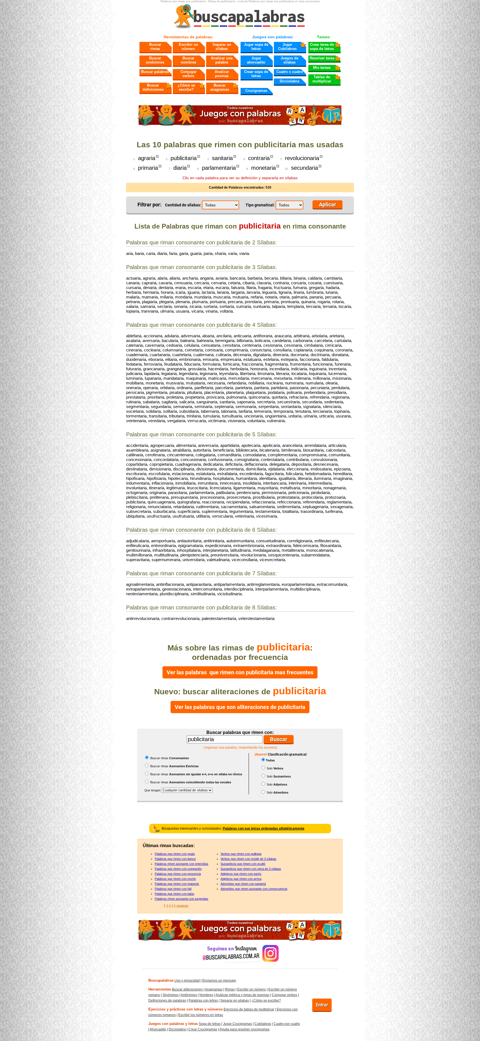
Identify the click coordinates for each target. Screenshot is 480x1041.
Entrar (322, 1004)
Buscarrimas (155, 46)
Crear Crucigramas (202, 1029)
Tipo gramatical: (260, 205)
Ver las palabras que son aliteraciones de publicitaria (240, 707)
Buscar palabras (155, 72)
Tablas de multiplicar (321, 79)
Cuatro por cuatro (287, 1024)
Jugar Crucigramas (237, 1024)
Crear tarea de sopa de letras (322, 46)
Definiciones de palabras (167, 1000)
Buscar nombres (188, 60)
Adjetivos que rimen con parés (241, 873)
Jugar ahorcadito (256, 60)
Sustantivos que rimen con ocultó (243, 863)
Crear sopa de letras (256, 74)
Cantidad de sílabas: (183, 205)
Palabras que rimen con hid (173, 888)
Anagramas (213, 989)
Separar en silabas (234, 1000)
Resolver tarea (322, 58)
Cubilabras (262, 1024)
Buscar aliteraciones (187, 989)
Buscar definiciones (153, 87)
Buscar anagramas (219, 87)
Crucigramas (256, 90)
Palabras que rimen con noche (175, 878)
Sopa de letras (210, 1024)
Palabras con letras (203, 1000)
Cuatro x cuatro (289, 72)
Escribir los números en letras (200, 1015)
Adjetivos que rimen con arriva (241, 878)
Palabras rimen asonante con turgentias (181, 898)
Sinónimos (170, 995)
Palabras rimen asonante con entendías (181, 863)
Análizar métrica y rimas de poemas (242, 995)
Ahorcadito (158, 1029)
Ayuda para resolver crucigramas (244, 1029)
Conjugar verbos (188, 74)
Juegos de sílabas (289, 60)
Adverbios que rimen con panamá (243, 883)
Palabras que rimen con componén (178, 868)
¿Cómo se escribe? (186, 87)
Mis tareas (322, 67)
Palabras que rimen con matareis (177, 883)
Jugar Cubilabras (287, 46)
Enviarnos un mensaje (219, 980)
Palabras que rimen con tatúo (174, 893)
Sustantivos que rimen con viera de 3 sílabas (251, 868)
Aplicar (327, 204)
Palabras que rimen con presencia (178, 873)
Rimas (230, 989)
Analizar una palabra (221, 60)
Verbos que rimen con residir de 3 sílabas (248, 858)
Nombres (206, 995)
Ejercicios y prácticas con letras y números (185, 1009)
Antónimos (189, 995)
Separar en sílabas (221, 46)
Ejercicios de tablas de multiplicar (249, 1009)
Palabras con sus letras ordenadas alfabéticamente (263, 828)
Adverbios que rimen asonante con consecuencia (254, 888)
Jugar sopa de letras (256, 46)
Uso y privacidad (187, 980)
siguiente (182, 905)
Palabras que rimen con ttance (175, 858)
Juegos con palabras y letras (173, 1024)
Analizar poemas (222, 74)
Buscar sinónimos (155, 60)
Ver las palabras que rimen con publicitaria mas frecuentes (240, 672)
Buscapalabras (161, 980)
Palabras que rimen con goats (175, 853)
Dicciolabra (289, 81)
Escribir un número (188, 46)
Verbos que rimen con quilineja (241, 853)
